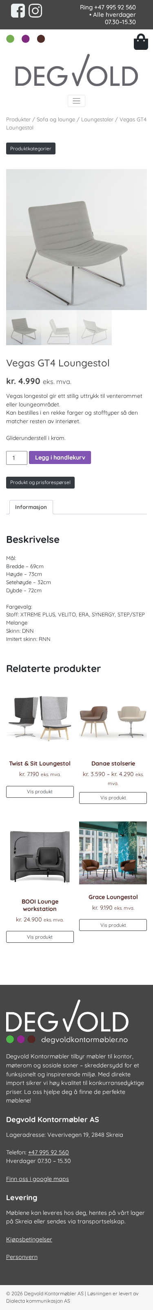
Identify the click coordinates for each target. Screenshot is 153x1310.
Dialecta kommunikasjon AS (38, 1301)
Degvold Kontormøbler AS (54, 1293)
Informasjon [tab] (31, 507)
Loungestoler (97, 119)
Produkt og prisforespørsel (40, 482)
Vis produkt (40, 791)
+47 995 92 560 (115, 7)
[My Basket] (140, 41)
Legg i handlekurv (60, 457)
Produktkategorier (30, 148)
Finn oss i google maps (37, 1179)
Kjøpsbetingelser (29, 1239)
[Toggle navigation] (76, 101)
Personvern (22, 1257)
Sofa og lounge (56, 119)
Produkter (18, 119)
